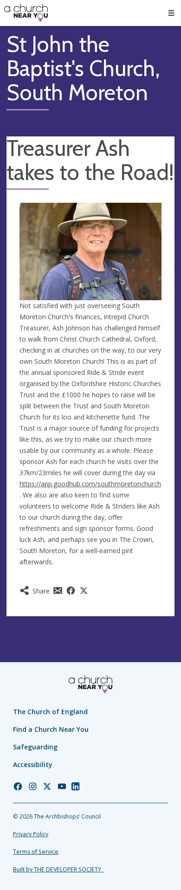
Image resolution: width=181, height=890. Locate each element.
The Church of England (50, 711)
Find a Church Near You (51, 729)
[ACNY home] (26, 13)
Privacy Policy (30, 834)
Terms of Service (35, 852)
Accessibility (32, 764)
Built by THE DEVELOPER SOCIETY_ (58, 869)
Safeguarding (35, 746)
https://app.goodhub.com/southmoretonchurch (90, 483)
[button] (171, 13)
